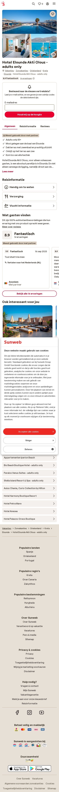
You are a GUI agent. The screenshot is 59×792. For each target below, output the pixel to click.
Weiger (28, 440)
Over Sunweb (29, 621)
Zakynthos (29, 584)
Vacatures (29, 630)
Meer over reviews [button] (11, 226)
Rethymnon (29, 598)
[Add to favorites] (53, 14)
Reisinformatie (29, 703)
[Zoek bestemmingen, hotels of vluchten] (33, 4)
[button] (29, 22)
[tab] (9, 126)
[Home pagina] (3, 3)
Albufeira (29, 607)
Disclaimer (29, 671)
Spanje (29, 551)
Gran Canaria (29, 579)
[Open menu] (54, 4)
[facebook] (17, 714)
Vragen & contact (30, 686)
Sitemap (29, 639)
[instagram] (29, 714)
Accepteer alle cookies (28, 431)
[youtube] (41, 714)
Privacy (29, 653)
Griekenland (29, 556)
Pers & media (29, 635)
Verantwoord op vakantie (29, 626)
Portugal (29, 560)
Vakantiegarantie (29, 694)
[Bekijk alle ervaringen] (18, 78)
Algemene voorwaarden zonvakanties (24, 783)
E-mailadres (11, 102)
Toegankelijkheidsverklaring (29, 662)
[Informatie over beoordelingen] (33, 78)
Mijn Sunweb (29, 690)
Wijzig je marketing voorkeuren (30, 667)
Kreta (29, 575)
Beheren (28, 449)
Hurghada (29, 602)
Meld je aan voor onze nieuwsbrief (29, 699)
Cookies (29, 658)
